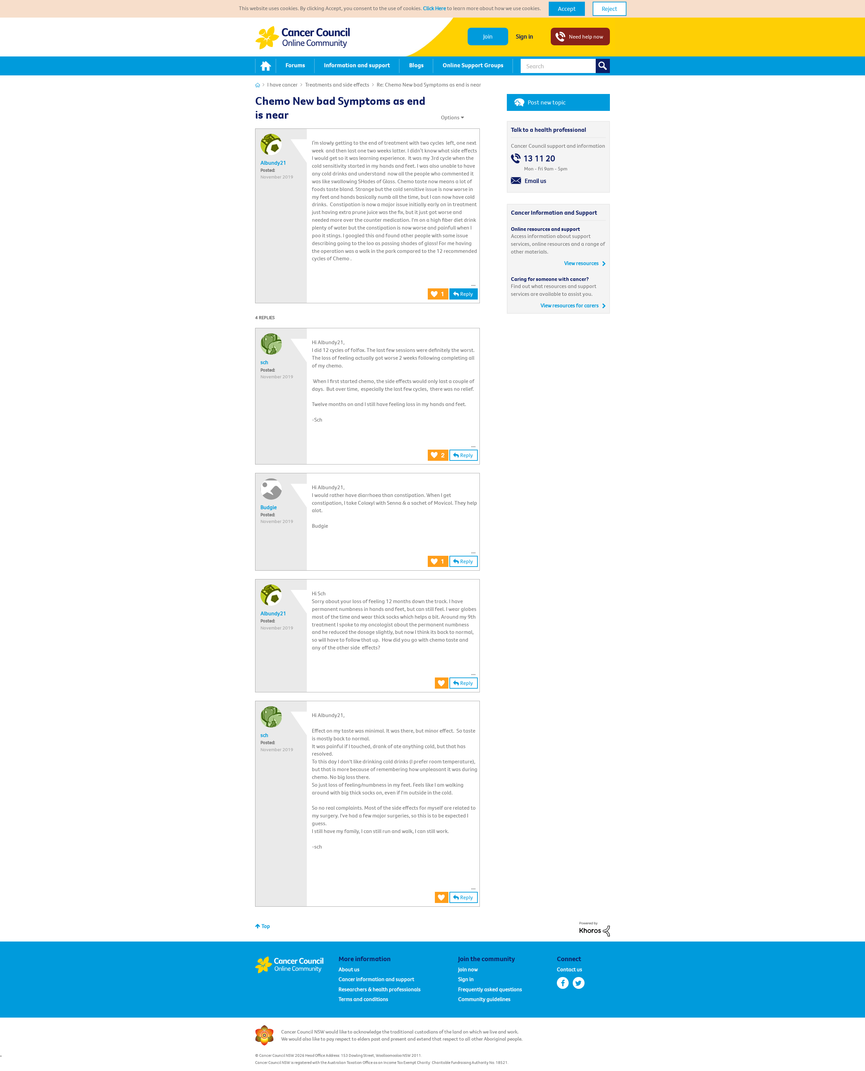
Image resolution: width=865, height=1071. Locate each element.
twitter (579, 983)
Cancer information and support (376, 979)
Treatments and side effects (337, 84)
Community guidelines (484, 999)
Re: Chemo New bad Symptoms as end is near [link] (429, 84)
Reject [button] (609, 9)
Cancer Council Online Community (297, 964)
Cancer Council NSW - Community (302, 37)
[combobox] (565, 66)
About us (349, 969)
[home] (265, 66)
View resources (581, 263)
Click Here (434, 8)
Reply (466, 293)
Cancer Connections (257, 85)
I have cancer (282, 84)
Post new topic (547, 102)
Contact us (569, 969)
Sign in (524, 36)
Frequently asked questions (490, 989)
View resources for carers (570, 305)
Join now (468, 969)
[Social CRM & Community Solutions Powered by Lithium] (594, 928)
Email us (535, 181)
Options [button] (450, 117)
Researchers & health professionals (380, 989)
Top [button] (266, 926)
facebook (563, 983)
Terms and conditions (363, 999)
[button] (567, 9)
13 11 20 (539, 158)
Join (488, 36)
